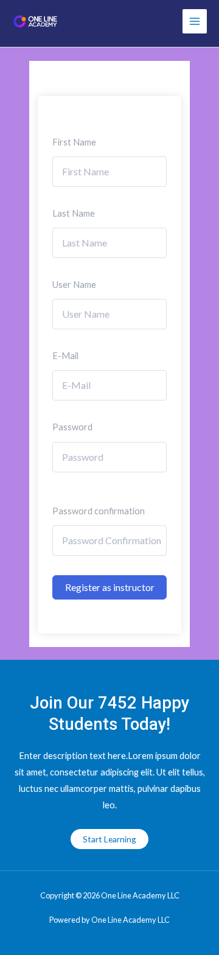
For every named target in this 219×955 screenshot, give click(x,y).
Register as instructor (110, 587)
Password (72, 427)
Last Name (73, 213)
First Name (74, 142)
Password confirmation (98, 511)
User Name (74, 284)
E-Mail (65, 356)
